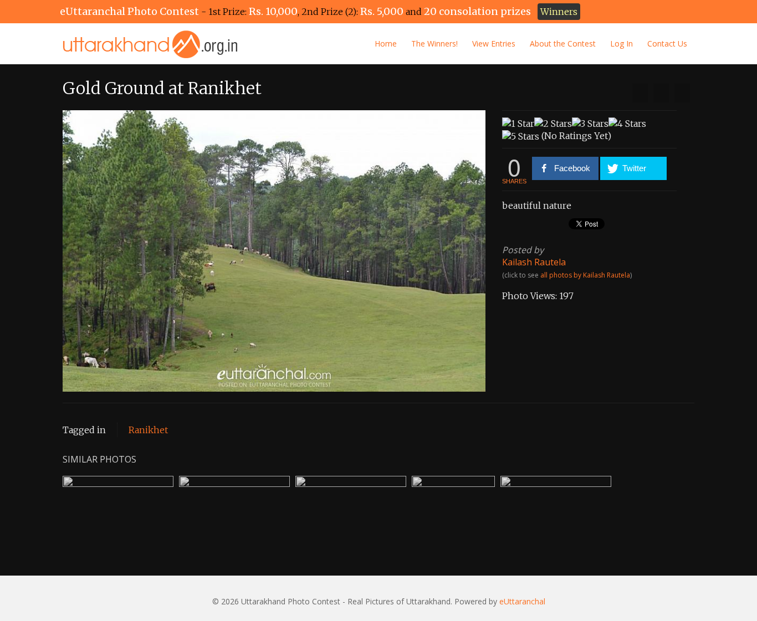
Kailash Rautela (534, 262)
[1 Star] (518, 123)
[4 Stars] (627, 123)
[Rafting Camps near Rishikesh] (682, 93)
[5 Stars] (520, 136)
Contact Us (667, 43)
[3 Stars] (590, 123)
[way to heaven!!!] (640, 93)
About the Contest (563, 43)
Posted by (523, 250)
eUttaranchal (522, 601)
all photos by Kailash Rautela (585, 275)
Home (386, 43)
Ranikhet (148, 429)
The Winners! (434, 43)
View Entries (493, 43)
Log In (621, 43)
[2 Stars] (553, 123)
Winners (558, 11)
